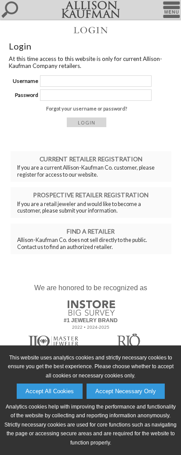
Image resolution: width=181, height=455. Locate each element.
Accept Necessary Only (125, 391)
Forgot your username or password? (86, 108)
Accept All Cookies (49, 391)
